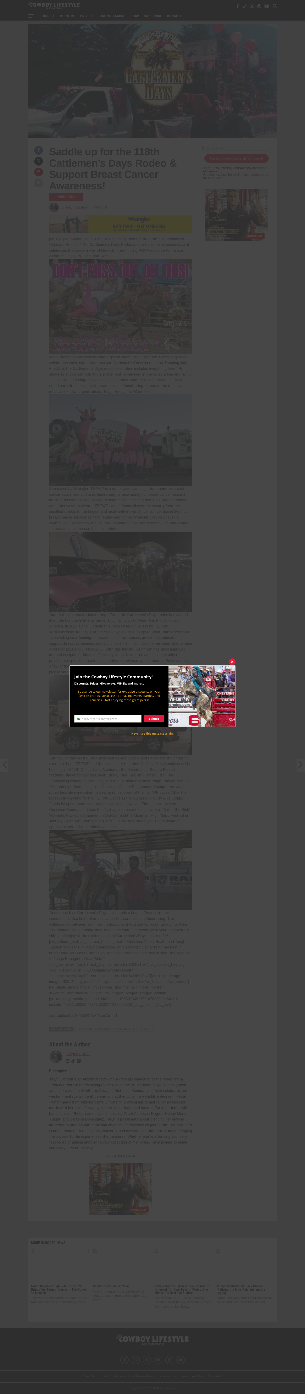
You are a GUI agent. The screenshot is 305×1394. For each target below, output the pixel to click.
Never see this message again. (152, 733)
